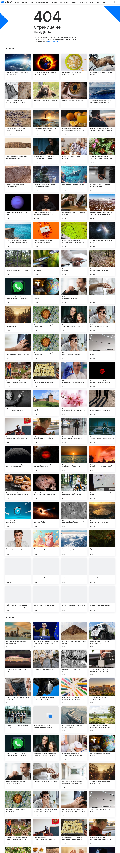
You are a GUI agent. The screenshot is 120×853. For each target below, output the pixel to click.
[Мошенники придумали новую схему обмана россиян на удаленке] (46, 151)
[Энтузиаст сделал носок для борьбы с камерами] (46, 804)
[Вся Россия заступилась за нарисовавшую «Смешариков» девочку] (74, 804)
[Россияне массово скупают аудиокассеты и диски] (46, 235)
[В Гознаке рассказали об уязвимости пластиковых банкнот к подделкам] (102, 571)
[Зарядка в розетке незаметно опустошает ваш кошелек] (102, 776)
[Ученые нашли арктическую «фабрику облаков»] (74, 543)
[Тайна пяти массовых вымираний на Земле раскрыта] (46, 67)
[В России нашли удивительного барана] (102, 67)
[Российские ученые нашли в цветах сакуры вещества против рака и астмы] (74, 403)
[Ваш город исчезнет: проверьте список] (46, 291)
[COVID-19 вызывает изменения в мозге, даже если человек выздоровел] (102, 319)
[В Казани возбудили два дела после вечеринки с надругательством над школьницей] (102, 179)
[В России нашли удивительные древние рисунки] (18, 179)
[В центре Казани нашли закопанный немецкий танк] (18, 95)
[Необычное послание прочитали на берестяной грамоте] (18, 151)
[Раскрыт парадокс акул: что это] (74, 179)
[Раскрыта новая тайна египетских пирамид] (74, 748)
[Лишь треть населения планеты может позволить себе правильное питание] (18, 571)
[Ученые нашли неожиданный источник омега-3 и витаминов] (74, 235)
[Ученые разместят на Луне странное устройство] (18, 459)
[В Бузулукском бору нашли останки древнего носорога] (102, 711)
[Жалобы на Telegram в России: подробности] (18, 515)
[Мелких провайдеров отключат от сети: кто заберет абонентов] (18, 627)
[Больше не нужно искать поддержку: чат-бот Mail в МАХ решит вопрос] (46, 711)
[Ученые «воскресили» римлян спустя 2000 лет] (18, 319)
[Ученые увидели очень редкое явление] (102, 599)
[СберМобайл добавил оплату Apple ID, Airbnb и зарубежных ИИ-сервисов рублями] (74, 655)
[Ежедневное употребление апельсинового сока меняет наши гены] (74, 123)
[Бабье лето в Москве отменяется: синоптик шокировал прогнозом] (74, 431)
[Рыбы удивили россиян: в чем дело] (18, 776)
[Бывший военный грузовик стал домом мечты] (46, 627)
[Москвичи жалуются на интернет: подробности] (74, 207)
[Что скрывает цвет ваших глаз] (74, 95)
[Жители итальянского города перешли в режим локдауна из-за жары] (74, 627)
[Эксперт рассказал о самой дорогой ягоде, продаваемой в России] (102, 151)
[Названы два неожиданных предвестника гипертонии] (102, 683)
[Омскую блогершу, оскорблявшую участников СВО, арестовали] (18, 431)
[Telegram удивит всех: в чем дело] (102, 291)
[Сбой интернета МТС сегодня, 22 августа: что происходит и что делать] (46, 655)
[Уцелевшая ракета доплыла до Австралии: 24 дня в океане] (102, 95)
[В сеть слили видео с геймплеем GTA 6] (74, 683)
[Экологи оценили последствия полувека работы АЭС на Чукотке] (18, 263)
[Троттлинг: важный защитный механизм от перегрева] (18, 683)
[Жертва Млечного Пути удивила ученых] (102, 235)
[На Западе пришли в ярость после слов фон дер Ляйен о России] (46, 748)
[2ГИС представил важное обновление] (102, 627)
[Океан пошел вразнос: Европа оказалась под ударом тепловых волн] (18, 235)
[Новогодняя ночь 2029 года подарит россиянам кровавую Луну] (102, 375)
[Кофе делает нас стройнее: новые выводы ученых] (74, 291)
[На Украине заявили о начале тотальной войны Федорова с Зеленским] (46, 207)
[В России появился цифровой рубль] (102, 487)
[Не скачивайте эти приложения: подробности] (74, 263)
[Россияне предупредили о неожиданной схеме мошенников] (46, 543)
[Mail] (2, 2)
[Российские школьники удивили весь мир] (18, 832)
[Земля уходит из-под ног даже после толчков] (46, 599)
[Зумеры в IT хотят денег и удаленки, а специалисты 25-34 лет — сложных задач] (18, 711)
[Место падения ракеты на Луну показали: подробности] (74, 515)
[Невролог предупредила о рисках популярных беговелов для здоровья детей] (74, 487)
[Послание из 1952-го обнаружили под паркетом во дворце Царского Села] (18, 123)
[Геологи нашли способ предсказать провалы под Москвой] (102, 263)
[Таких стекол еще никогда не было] (102, 347)
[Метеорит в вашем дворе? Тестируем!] (46, 319)
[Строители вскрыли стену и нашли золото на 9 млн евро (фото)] (46, 375)
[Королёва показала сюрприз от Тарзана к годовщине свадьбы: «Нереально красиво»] (74, 319)
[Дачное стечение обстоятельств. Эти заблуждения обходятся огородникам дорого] (18, 375)
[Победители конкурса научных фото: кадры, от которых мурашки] (18, 599)
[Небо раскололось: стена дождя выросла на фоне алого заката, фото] (102, 459)
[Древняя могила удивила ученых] (46, 95)
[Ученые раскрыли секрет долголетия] (74, 151)
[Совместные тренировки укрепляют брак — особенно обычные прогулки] (102, 403)
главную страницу (53, 41)
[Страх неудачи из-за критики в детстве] (18, 543)
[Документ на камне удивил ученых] (74, 776)
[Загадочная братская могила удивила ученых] (102, 804)
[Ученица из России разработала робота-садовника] (102, 655)
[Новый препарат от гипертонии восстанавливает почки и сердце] (18, 347)
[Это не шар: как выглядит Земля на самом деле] (18, 67)
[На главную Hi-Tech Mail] (8, 2)
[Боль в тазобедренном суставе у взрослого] (18, 804)
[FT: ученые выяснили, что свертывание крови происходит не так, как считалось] (74, 375)
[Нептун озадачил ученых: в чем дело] (18, 207)
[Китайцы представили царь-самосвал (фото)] (102, 748)
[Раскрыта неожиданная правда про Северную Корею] (46, 179)
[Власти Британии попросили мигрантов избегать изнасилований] (18, 748)
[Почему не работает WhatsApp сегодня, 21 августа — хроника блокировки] (18, 291)
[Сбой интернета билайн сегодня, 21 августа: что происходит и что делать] (102, 123)
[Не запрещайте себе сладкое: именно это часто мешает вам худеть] (18, 655)
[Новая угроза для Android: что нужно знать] (46, 571)
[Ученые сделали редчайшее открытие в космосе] (46, 459)
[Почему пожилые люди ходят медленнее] (46, 776)
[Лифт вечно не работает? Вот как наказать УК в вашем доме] (74, 571)
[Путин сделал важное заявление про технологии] (74, 599)
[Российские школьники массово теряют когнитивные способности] (102, 431)
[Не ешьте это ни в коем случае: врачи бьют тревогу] (74, 67)
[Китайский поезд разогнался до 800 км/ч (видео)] (74, 832)
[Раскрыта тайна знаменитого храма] (46, 403)
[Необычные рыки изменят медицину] (46, 263)
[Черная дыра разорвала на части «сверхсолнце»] (46, 515)
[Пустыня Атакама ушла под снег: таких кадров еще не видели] (102, 207)
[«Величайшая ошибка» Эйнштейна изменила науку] (18, 403)
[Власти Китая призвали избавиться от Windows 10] (46, 832)
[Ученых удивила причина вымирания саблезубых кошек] (102, 832)
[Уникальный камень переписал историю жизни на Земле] (102, 515)
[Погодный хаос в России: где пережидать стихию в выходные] (74, 711)
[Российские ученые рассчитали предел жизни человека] (46, 123)
